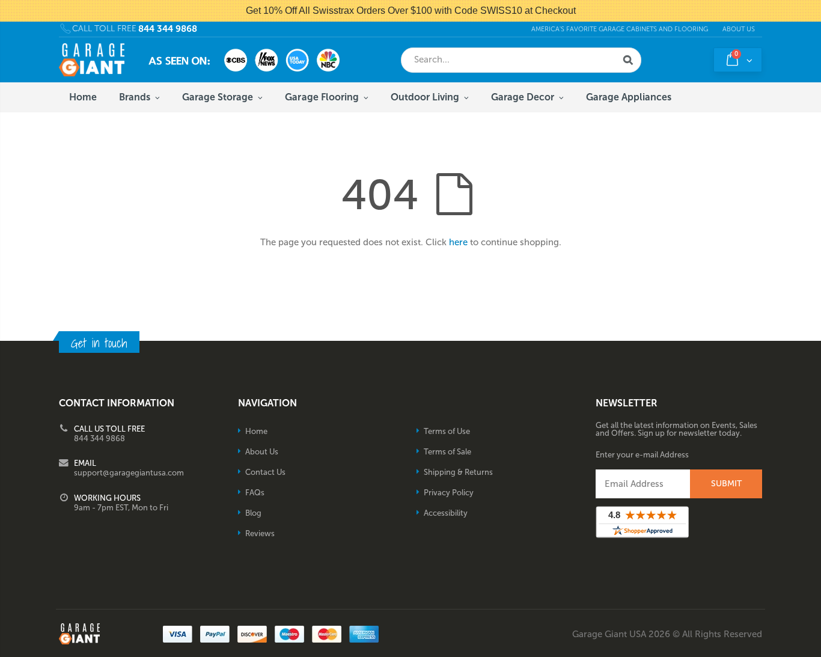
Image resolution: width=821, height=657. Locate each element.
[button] (820, 652)
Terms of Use (447, 431)
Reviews (260, 533)
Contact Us (265, 472)
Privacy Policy (449, 492)
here (458, 242)
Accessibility (446, 513)
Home (256, 431)
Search (628, 60)
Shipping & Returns (458, 472)
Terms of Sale (447, 451)
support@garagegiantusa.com (129, 472)
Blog (253, 513)
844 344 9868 (167, 29)
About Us (738, 29)
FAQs (254, 492)
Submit (726, 483)
